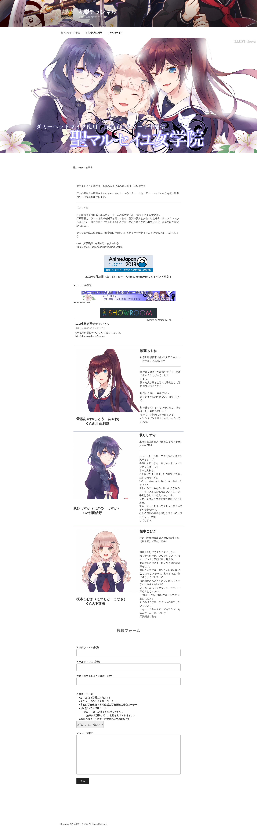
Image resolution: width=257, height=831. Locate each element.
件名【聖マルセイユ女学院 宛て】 (95, 676)
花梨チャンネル (98, 12)
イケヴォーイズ (115, 32)
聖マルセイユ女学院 (70, 32)
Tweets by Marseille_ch (159, 320)
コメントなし (100, 328)
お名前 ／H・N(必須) (87, 647)
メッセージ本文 (84, 733)
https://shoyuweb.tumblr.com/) (107, 247)
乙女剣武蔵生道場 (94, 32)
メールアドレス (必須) (88, 661)
